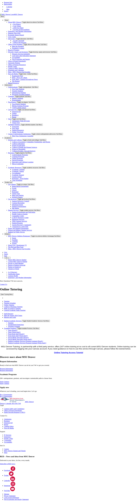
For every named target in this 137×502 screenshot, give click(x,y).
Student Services (13, 210)
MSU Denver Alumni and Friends (15, 451)
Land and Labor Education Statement (24, 56)
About (6, 20)
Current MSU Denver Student (17, 261)
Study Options (4, 383)
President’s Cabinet (18, 48)
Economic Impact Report (16, 35)
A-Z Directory (12, 272)
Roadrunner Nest (17, 76)
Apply (6, 254)
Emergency (7, 437)
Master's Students (17, 98)
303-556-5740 (16, 403)
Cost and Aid (12, 109)
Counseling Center (18, 216)
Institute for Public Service (16, 232)
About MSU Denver (14, 22)
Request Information (6, 370)
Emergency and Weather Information (19, 31)
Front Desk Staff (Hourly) (16, 334)
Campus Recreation (18, 203)
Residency (15, 115)
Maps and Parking (18, 195)
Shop (5, 452)
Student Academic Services (13, 321)
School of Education (18, 145)
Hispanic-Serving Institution (21, 54)
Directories (11, 39)
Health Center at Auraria (19, 214)
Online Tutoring (9, 305)
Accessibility (16, 57)
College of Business (18, 144)
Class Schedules (17, 180)
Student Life (8, 182)
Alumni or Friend (13, 269)
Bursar (14, 117)
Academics (8, 138)
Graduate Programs (18, 156)
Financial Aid (16, 111)
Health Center (12, 66)
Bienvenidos (8, 4)
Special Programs (17, 160)
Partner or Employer (14, 267)
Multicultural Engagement (20, 186)
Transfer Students (17, 91)
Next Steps (15, 128)
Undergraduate (13, 87)
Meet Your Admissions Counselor (22, 136)
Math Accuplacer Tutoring (12, 308)
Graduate (11, 96)
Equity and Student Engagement (18, 228)
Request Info (8, 2)
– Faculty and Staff (18, 41)
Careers (6, 449)
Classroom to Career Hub (20, 226)
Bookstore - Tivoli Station (20, 178)
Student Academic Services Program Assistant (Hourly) (25, 341)
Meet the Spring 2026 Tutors (13, 315)
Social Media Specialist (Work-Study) (20, 339)
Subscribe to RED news (7, 464)
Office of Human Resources (17, 65)
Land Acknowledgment (11, 497)
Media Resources (13, 83)
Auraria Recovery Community (21, 225)
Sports (14, 238)
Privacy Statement (9, 496)
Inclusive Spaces (17, 197)
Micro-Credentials (17, 164)
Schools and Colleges (15, 140)
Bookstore (15, 192)
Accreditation (16, 173)
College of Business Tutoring (13, 307)
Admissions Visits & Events (21, 121)
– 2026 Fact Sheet (17, 28)
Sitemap (6, 494)
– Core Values (16, 26)
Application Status (14, 274)
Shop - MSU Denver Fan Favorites (19, 72)
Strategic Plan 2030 (14, 33)
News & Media (13, 74)
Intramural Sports (17, 205)
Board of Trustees (13, 50)
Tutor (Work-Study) (14, 332)
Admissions (8, 85)
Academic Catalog (18, 171)
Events (14, 188)
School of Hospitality (18, 149)
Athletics (7, 234)
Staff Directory (8, 314)
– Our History (16, 24)
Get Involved (12, 199)
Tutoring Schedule (10, 303)
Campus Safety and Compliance (14, 409)
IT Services (7, 435)
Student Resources (18, 130)
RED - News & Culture (19, 77)
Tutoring (6, 301)
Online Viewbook (17, 132)
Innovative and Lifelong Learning (22, 162)
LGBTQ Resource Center (20, 217)
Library (14, 190)
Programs (11, 153)
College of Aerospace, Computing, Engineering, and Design (31, 142)
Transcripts (15, 126)
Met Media (15, 208)
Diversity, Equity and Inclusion (18, 52)
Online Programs (17, 158)
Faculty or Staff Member (16, 263)
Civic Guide (12, 37)
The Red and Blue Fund (15, 247)
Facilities (15, 240)
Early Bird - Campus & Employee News (25, 79)
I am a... (7, 258)
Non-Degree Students (19, 104)
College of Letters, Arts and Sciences (23, 151)
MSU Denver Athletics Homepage (19, 236)
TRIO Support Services (19, 221)
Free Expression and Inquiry (21, 59)
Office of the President (15, 44)
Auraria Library (17, 177)
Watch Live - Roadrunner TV (17, 245)
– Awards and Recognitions (20, 29)
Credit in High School (19, 108)
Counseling (7, 440)
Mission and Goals (10, 317)
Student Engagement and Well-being (23, 212)
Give (5, 252)
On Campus (12, 184)
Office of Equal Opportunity (17, 61)
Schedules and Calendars (16, 70)
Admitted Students (14, 124)
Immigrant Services (18, 219)
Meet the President (18, 46)
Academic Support (18, 175)
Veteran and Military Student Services (20, 230)
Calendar (15, 241)
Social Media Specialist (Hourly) (18, 337)
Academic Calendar (18, 169)
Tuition (14, 113)
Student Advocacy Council (20, 201)
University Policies (14, 63)
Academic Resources (15, 167)
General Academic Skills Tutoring (14, 310)
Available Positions (10, 328)
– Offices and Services (19, 42)
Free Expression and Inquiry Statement (16, 499)
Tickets (14, 243)
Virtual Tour (16, 123)
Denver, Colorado (6, 403)
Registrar (7, 421)
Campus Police (9, 426)
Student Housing (17, 223)
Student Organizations (19, 206)
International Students (19, 93)
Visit (9, 119)
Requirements (16, 100)
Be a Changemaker (6, 396)
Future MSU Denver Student (17, 260)
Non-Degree (12, 102)
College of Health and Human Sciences (24, 147)
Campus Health (13, 276)
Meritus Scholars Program (20, 106)
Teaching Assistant (14, 326)
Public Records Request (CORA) (14, 412)
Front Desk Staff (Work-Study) (18, 336)
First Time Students (18, 89)
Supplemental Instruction (16, 324)
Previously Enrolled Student (21, 94)
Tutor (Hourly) (12, 330)
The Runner (16, 81)
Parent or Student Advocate (16, 265)
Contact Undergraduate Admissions (19, 134)
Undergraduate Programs (20, 155)
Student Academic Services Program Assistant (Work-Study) (27, 343)
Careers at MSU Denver (15, 68)
